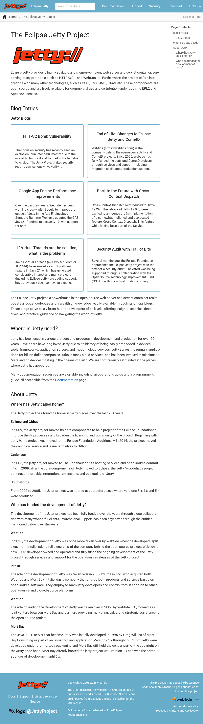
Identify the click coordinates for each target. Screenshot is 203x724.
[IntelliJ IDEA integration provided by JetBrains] (197, 699)
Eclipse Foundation (183, 687)
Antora (174, 710)
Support (136, 6)
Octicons (95, 698)
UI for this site (81, 689)
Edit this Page (192, 17)
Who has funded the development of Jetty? (188, 64)
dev (55, 696)
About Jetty (180, 47)
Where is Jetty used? (185, 42)
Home (13, 17)
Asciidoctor (192, 710)
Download (175, 6)
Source (35, 701)
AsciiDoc (193, 706)
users (46, 696)
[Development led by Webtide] (182, 699)
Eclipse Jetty (40, 6)
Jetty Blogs (183, 37)
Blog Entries (180, 32)
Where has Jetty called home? (186, 54)
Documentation (113, 6)
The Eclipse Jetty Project (38, 17)
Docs (11, 696)
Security (154, 6)
